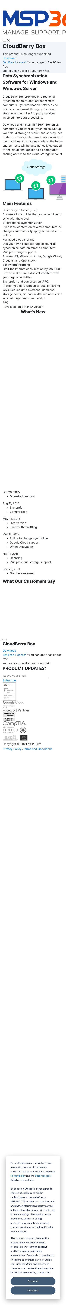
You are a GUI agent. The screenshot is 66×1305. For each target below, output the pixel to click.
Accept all (33, 1280)
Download (9, 58)
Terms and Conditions (37, 749)
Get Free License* (14, 62)
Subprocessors (43, 1175)
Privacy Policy (18, 1175)
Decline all (33, 1290)
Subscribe (9, 680)
